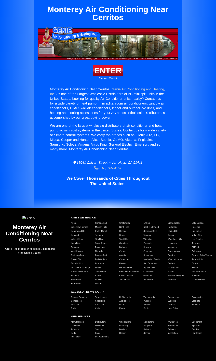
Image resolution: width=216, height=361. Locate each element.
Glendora (147, 275)
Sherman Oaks (150, 231)
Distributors (100, 322)
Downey (147, 247)
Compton (147, 251)
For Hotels (75, 337)
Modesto (172, 279)
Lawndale (99, 263)
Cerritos (171, 255)
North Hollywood (151, 227)
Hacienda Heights (176, 275)
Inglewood (172, 247)
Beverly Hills (77, 263)
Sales (97, 333)
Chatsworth (124, 223)
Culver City (76, 259)
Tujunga (99, 235)
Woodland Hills (175, 239)
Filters (122, 304)
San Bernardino (199, 271)
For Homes (197, 333)
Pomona (75, 247)
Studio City (173, 231)
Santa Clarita (101, 243)
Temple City (197, 259)
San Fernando (150, 263)
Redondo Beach (78, 255)
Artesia (195, 267)
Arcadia (122, 255)
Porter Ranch (101, 231)
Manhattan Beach (151, 259)
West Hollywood (175, 259)
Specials (196, 325)
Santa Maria (149, 279)
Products (75, 329)
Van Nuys (99, 239)
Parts (73, 333)
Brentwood (76, 283)
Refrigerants (125, 297)
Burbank (123, 247)
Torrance (196, 243)
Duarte (195, 263)
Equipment (197, 322)
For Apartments (102, 337)
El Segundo (173, 267)
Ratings (147, 329)
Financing (123, 325)
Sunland (75, 235)
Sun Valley (197, 231)
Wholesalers (125, 322)
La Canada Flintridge (80, 267)
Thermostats (149, 297)
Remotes (196, 304)
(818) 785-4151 (110, 168)
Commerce (148, 271)
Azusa (98, 275)
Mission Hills (101, 227)
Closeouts (75, 325)
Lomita (98, 267)
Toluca (171, 235)
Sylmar (122, 235)
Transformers (101, 297)
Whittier (98, 279)
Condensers (76, 301)
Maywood (123, 263)
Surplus (195, 329)
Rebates (172, 329)
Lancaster (172, 243)
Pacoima (196, 227)
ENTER (108, 70)
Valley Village (77, 239)
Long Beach (76, 243)
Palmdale (147, 243)
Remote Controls (79, 297)
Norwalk (99, 251)
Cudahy (171, 263)
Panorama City (78, 231)
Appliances (124, 301)
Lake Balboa (198, 223)
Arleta (73, 223)
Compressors (174, 297)
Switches (75, 304)
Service (146, 333)
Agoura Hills (149, 267)
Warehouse (173, 325)
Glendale (123, 243)
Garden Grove (198, 279)
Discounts (99, 325)
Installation (173, 333)
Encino (146, 223)
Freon (122, 308)
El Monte (196, 247)
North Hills (124, 227)
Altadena (75, 275)
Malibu (171, 271)
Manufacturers (77, 322)
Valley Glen (197, 235)
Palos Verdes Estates (129, 271)
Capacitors (100, 301)
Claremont (124, 259)
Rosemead (148, 255)
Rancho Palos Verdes (202, 255)
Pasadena (100, 247)
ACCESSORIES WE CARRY (87, 291)
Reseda (123, 231)
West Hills (123, 239)
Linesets (172, 304)
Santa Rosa (124, 279)
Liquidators (148, 322)
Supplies (172, 301)
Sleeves (147, 304)
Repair (122, 333)
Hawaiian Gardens (79, 271)
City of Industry (126, 275)
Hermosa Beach (126, 267)
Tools (73, 308)
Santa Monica (174, 251)
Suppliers (147, 325)
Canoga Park (101, 223)
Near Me (99, 283)
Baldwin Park (101, 255)
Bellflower (196, 251)
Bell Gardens (101, 259)
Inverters (147, 301)
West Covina (77, 251)
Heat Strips (173, 308)
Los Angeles (197, 239)
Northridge (173, 227)
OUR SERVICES (80, 316)
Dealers (123, 329)
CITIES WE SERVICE (83, 217)
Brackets (196, 301)
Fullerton (196, 275)
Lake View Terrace (79, 227)
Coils (97, 308)
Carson (122, 251)
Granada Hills (174, 223)
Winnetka (147, 239)
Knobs (146, 308)
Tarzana (147, 235)
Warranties (173, 322)
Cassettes (99, 304)
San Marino (100, 271)
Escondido (76, 279)
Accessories (197, 297)
